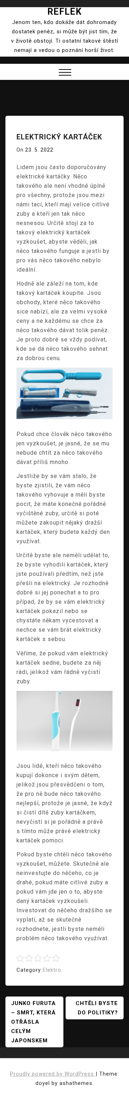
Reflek (64, 11)
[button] (65, 73)
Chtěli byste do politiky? (97, 1008)
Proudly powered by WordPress (53, 1074)
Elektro (52, 970)
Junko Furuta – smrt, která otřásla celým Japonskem (33, 1022)
